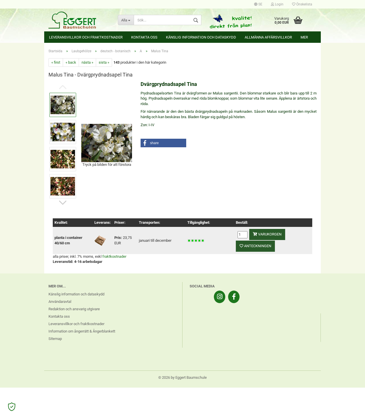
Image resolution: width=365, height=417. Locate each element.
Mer (304, 37)
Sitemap (55, 339)
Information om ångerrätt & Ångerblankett (81, 331)
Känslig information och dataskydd (201, 37)
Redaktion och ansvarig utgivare (74, 309)
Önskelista (303, 4)
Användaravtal (59, 301)
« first (55, 62)
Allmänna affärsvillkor (268, 37)
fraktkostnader (114, 256)
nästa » (87, 62)
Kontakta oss (144, 37)
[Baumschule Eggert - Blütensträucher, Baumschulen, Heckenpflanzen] (78, 20)
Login (278, 4)
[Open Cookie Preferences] (11, 406)
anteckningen (257, 246)
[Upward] (349, 408)
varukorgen (269, 234)
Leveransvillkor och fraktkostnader (86, 37)
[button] (163, 143)
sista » (104, 62)
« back (71, 62)
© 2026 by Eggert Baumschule (182, 377)
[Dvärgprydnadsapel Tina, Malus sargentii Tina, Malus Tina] (106, 142)
